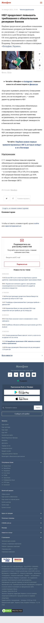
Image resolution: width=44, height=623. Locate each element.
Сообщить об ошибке (22, 414)
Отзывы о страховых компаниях (11, 544)
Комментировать (23, 198)
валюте (18, 169)
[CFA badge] (29, 560)
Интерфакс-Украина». (12, 46)
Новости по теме (22, 270)
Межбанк (4, 440)
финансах (34, 84)
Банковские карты (7, 435)
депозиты (6, 114)
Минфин (14, 190)
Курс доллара (6, 427)
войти (36, 223)
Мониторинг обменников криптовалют (13, 456)
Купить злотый (6, 507)
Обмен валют (6, 494)
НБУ (35, 40)
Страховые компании (8, 552)
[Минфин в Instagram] (28, 375)
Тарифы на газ (6, 446)
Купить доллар (6, 502)
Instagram (28, 81)
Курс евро (5, 430)
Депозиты (5, 443)
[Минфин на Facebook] (10, 375)
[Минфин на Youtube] (34, 375)
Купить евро (5, 505)
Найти (38, 407)
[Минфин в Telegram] (16, 375)
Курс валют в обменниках (9, 497)
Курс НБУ (4, 432)
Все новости (7, 355)
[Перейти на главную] (6, 2)
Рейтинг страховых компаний (11, 546)
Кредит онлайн (6, 451)
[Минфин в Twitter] (22, 375)
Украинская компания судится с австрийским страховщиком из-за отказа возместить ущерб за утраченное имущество (18, 286)
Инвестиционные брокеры (10, 438)
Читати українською (27, 9)
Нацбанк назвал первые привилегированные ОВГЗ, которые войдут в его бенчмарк (22, 145)
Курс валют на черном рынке (10, 499)
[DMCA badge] (22, 611)
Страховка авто (6, 549)
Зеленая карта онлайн (8, 541)
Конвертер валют (7, 448)
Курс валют (5, 424)
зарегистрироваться (13, 226)
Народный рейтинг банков (10, 454)
